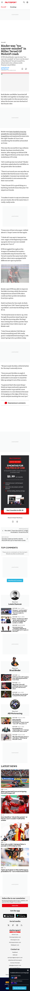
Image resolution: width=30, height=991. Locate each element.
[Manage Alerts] (17, 521)
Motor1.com (15, 934)
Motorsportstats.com (15, 942)
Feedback (15, 952)
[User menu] (27, 2)
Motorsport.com (15, 939)
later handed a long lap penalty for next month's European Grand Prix (13, 134)
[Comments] (26, 69)
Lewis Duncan (5, 67)
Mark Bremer (5, 69)
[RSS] (21, 925)
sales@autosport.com (15, 965)
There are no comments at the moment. (15, 553)
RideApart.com (15, 945)
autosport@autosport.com (15, 957)
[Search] (24, 2)
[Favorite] (22, 69)
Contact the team (15, 962)
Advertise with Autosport (15, 960)
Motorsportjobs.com (15, 937)
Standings (13, 7)
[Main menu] (2, 2)
